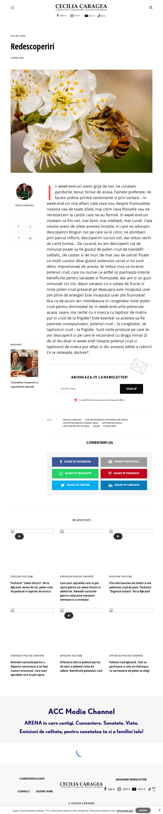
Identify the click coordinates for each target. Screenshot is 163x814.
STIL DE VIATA (18, 36)
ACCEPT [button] (143, 810)
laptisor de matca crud (76, 426)
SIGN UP (131, 388)
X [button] (159, 809)
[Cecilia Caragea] (81, 7)
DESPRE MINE (44, 791)
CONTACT (24, 791)
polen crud (109, 426)
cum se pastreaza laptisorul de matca (106, 420)
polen (96, 426)
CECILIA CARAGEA (24, 205)
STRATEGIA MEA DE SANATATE (77, 576)
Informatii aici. (125, 810)
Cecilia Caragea (72, 420)
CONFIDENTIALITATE (32, 778)
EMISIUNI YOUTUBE (22, 576)
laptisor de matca (112, 423)
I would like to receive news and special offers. (102, 400)
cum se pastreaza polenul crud (80, 423)
